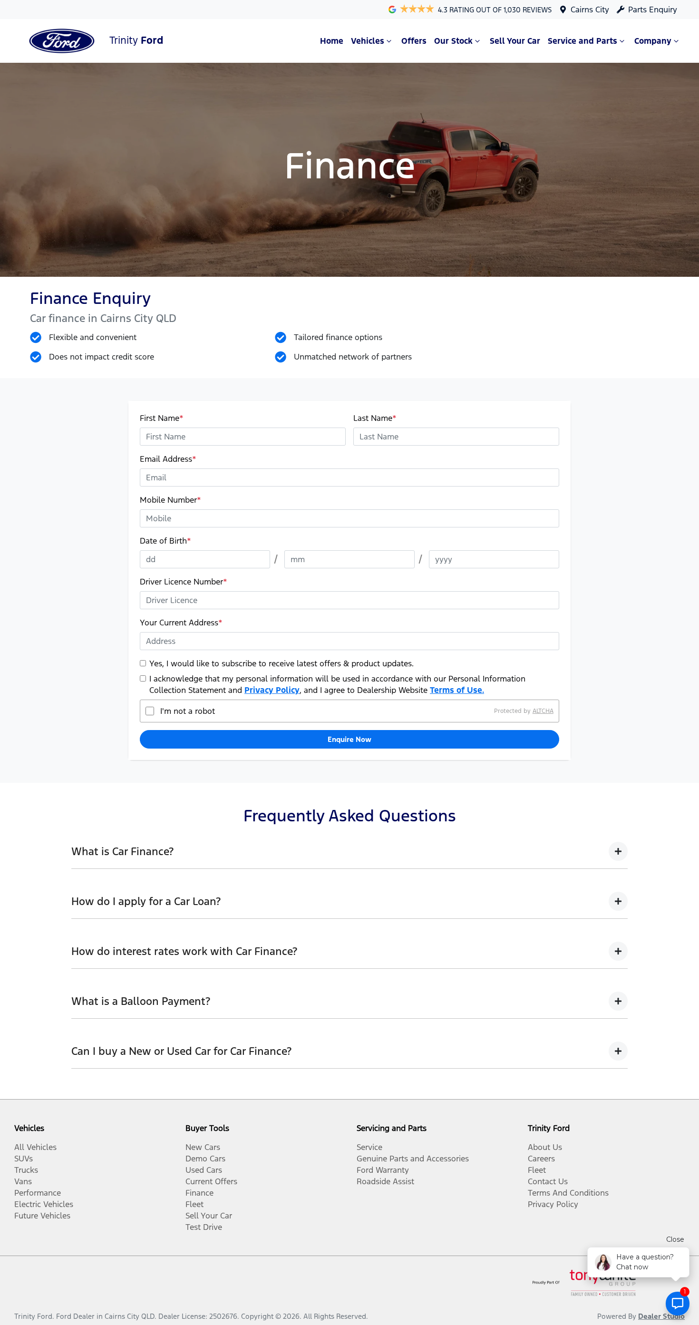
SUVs (23, 1158)
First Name (162, 418)
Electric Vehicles (43, 1204)
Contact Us (548, 1181)
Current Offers (211, 1181)
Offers (414, 41)
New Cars (202, 1147)
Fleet (194, 1204)
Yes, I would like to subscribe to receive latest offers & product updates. (281, 663)
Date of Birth (165, 541)
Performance (37, 1193)
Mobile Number (170, 500)
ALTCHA (543, 711)
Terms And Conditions (568, 1193)
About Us (545, 1147)
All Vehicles (35, 1147)
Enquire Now (349, 739)
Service (369, 1147)
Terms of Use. (457, 690)
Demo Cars (205, 1158)
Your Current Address (181, 622)
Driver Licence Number (183, 581)
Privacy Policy (272, 690)
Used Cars (203, 1170)
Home (331, 41)
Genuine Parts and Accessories (413, 1158)
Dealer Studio (661, 1316)
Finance (199, 1193)
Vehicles (367, 41)
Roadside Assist (385, 1181)
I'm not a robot (187, 711)
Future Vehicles (42, 1215)
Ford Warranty (383, 1170)
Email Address (168, 459)
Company (652, 41)
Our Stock (453, 41)
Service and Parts (582, 41)
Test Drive (203, 1227)
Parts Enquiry (652, 9)
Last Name (375, 418)
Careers (541, 1158)
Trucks (26, 1170)
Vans (23, 1181)
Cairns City (590, 9)
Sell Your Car (515, 41)
